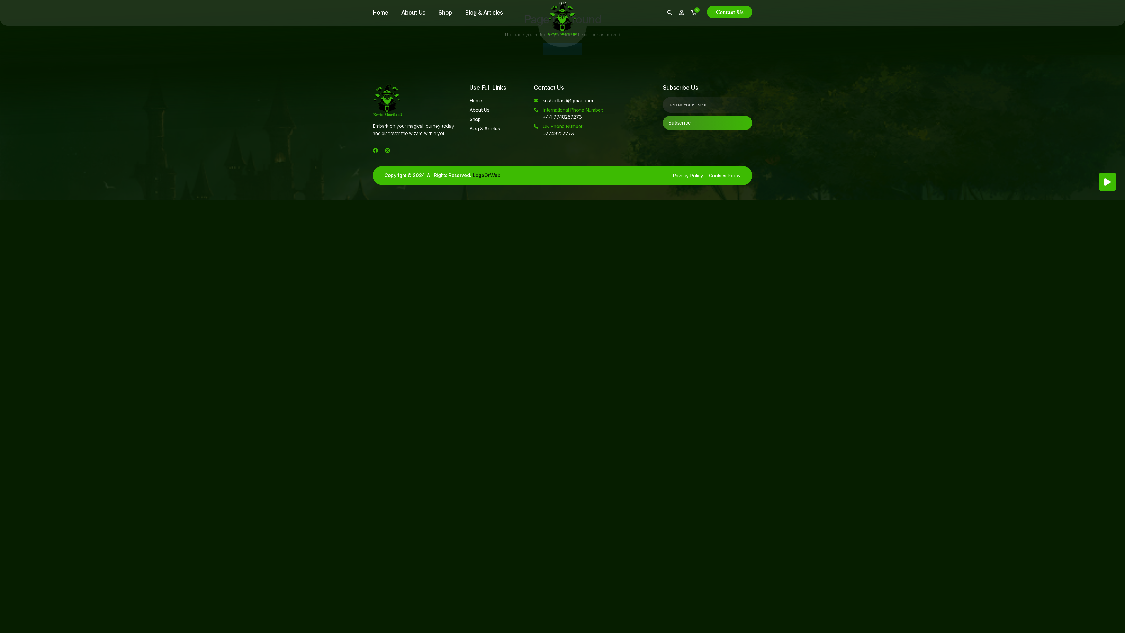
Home (380, 12)
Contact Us (730, 12)
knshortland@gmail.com (568, 100)
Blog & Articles (484, 12)
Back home (562, 49)
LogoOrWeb (486, 175)
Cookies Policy (725, 175)
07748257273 (563, 129)
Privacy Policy (688, 175)
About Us (413, 12)
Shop (445, 12)
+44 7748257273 (573, 113)
